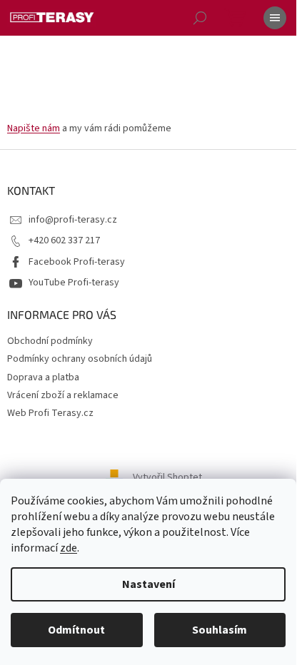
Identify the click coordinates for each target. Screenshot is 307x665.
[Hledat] (200, 18)
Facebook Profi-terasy (77, 262)
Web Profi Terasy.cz (50, 413)
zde (68, 548)
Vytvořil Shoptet (167, 477)
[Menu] (275, 18)
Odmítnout (76, 630)
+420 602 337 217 (64, 240)
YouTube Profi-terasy (74, 282)
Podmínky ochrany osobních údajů (79, 359)
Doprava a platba (43, 377)
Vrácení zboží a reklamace (63, 395)
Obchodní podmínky (50, 341)
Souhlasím (219, 630)
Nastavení (148, 584)
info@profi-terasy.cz (73, 220)
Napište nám (33, 128)
